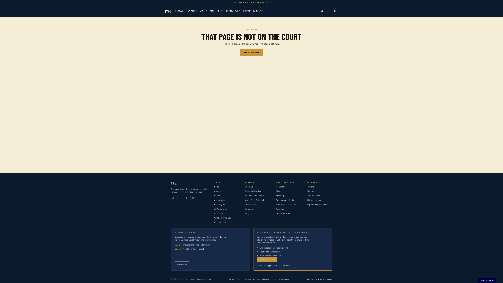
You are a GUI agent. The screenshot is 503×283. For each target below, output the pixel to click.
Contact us (280, 187)
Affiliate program (314, 200)
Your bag (280, 209)
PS (168, 11)
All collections (220, 222)
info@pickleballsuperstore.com (196, 245)
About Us (249, 187)
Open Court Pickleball (254, 200)
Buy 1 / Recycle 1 (314, 196)
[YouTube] (179, 198)
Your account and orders (287, 204)
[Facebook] (186, 198)
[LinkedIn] (192, 198)
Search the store (283, 213)
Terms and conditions (280, 279)
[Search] (322, 11)
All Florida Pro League (254, 196)
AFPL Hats (218, 213)
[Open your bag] (335, 11)
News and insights (253, 191)
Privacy (232, 279)
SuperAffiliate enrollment (317, 204)
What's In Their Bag (251, 10)
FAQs (278, 191)
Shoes (203, 10)
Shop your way (251, 52)
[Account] (328, 11)
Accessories (216, 10)
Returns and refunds (285, 200)
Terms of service (244, 279)
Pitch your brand (267, 259)
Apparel (191, 10)
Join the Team (251, 204)
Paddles (179, 10)
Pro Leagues (232, 10)
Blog (247, 213)
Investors (249, 209)
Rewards (311, 187)
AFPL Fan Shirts (221, 209)
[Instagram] (173, 198)
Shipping (280, 196)
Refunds (256, 279)
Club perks (311, 191)
